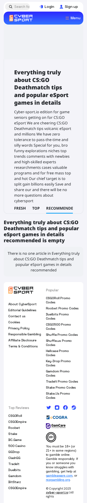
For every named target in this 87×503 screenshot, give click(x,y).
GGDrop (14, 452)
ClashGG (14, 458)
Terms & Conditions (23, 346)
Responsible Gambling (24, 334)
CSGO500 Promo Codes (58, 326)
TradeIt (13, 464)
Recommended (61, 208)
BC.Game (15, 440)
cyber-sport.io (57, 492)
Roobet (14, 428)
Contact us (17, 316)
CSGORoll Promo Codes (58, 300)
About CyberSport (22, 304)
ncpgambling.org (58, 479)
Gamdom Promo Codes (58, 373)
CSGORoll (15, 416)
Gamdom (14, 476)
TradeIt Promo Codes (62, 381)
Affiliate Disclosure (22, 340)
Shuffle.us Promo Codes (59, 343)
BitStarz (14, 482)
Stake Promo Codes (61, 387)
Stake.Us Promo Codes (58, 395)
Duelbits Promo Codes (57, 316)
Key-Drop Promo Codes (58, 363)
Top (36, 208)
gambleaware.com (59, 475)
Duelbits (14, 470)
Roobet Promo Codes (62, 308)
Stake (12, 434)
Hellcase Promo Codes (57, 353)
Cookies (14, 322)
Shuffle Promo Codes (62, 335)
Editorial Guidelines (22, 310)
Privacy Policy (18, 328)
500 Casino (17, 446)
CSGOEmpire (17, 422)
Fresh (20, 208)
